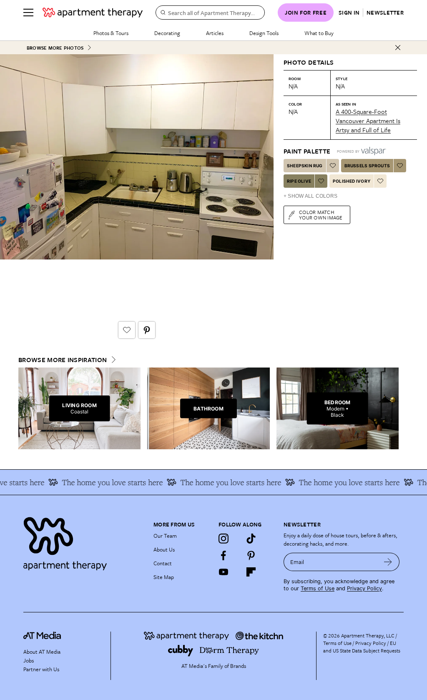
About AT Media (41, 651)
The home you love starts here (105, 482)
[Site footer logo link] (83, 541)
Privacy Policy (364, 588)
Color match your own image (321, 214)
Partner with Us (41, 669)
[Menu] (28, 13)
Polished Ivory (351, 181)
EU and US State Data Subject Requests (361, 646)
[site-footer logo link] (42, 636)
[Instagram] (224, 539)
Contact (162, 563)
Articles (215, 33)
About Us (164, 549)
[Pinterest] (251, 555)
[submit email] (388, 562)
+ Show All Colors (310, 196)
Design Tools (264, 33)
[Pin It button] (146, 330)
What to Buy (319, 33)
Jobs (28, 660)
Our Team (165, 535)
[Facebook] (224, 555)
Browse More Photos (55, 47)
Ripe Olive (299, 181)
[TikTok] (251, 539)
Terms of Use (317, 588)
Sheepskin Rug (305, 165)
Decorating (167, 33)
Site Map (163, 577)
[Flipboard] (251, 572)
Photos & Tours (110, 33)
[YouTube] (224, 572)
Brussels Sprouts (367, 165)
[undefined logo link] (93, 13)
